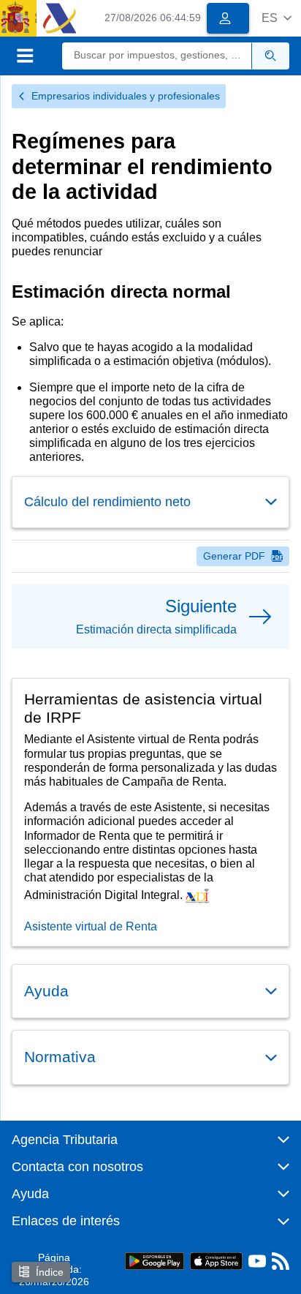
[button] (276, 17)
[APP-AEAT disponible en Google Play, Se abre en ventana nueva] (154, 1260)
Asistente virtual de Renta (90, 926)
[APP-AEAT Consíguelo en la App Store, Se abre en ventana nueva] (216, 1260)
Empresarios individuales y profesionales (125, 96)
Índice (50, 1272)
